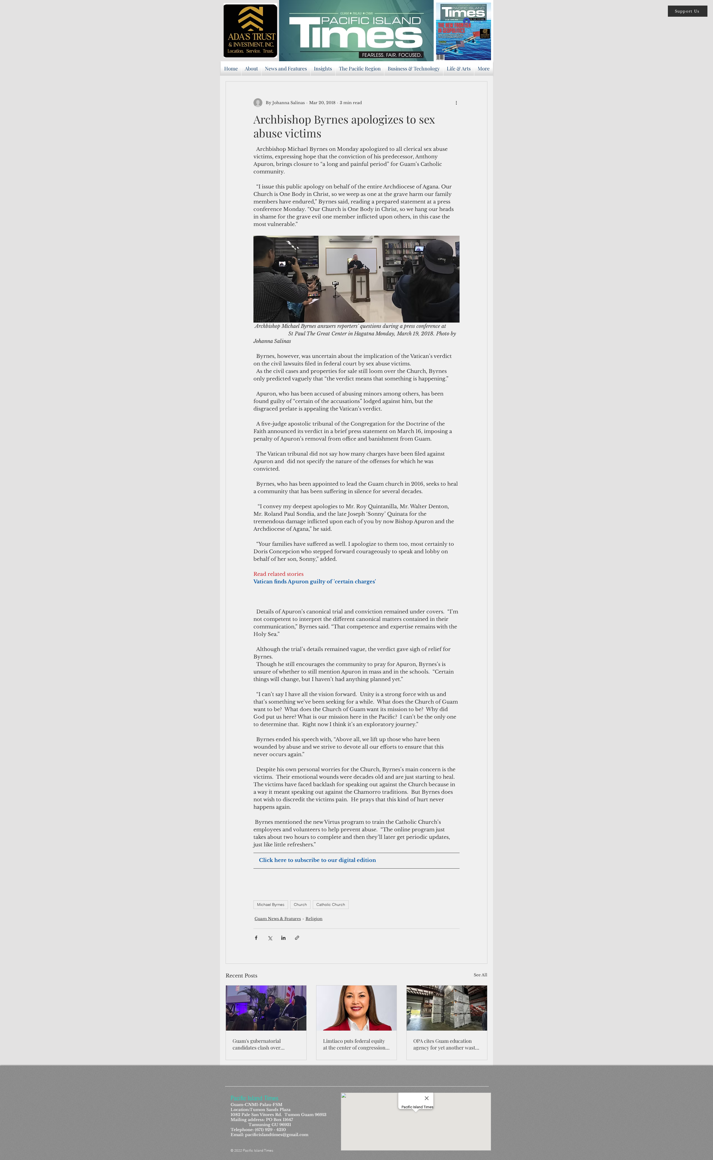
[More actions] (456, 102)
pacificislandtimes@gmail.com (276, 1134)
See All (480, 974)
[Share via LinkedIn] (283, 937)
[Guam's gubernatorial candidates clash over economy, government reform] (266, 1008)
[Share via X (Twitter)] (269, 937)
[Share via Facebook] (256, 937)
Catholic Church (330, 904)
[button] (687, 11)
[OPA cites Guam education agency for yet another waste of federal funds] (447, 1008)
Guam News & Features (278, 918)
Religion (314, 918)
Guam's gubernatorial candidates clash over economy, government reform (258, 1044)
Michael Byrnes (270, 904)
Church (300, 904)
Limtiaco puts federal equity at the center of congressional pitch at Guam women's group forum (356, 1044)
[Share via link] (297, 937)
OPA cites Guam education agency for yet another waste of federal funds (445, 1044)
